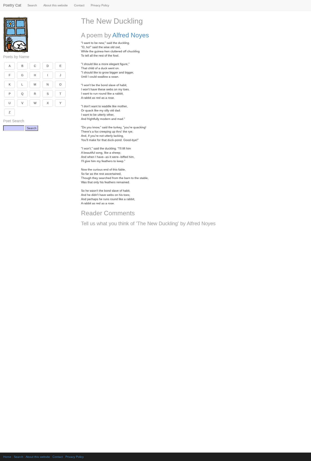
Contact (79, 5)
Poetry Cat (12, 5)
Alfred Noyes (130, 35)
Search (32, 5)
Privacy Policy (100, 5)
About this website (55, 5)
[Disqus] (194, 285)
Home (7, 456)
